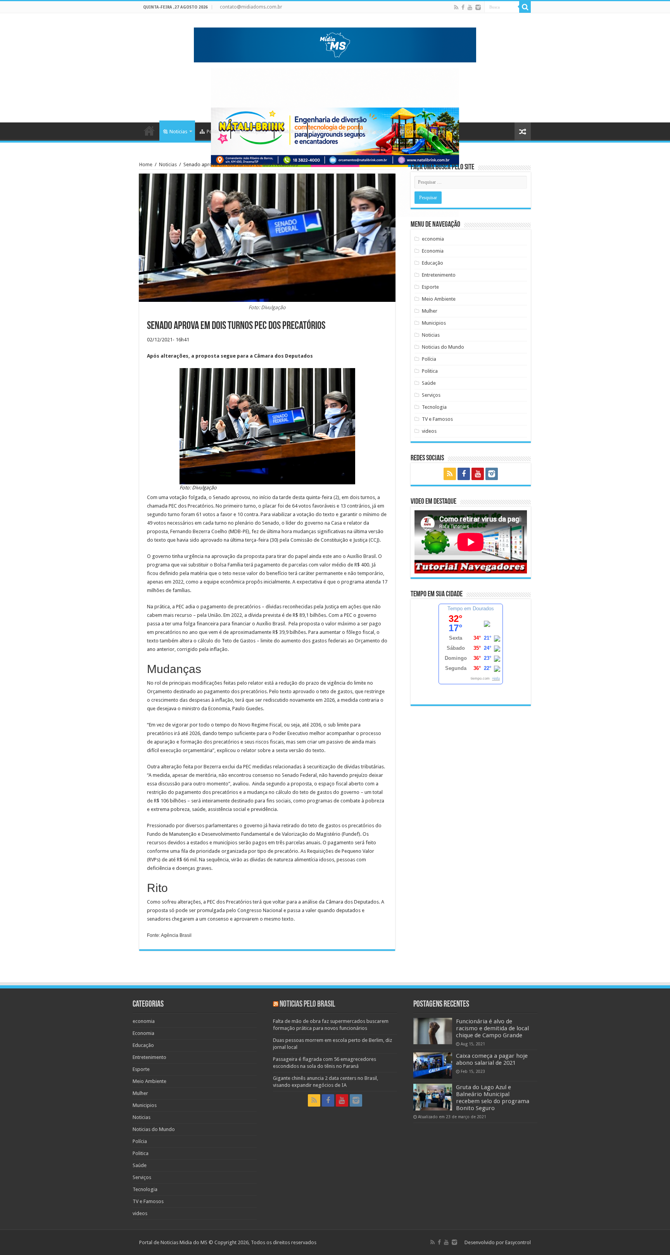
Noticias (178, 131)
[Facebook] (463, 7)
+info (496, 678)
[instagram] (478, 7)
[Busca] (525, 7)
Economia (433, 251)
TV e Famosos (437, 419)
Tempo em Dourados (470, 608)
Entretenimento (439, 275)
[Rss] (456, 7)
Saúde (429, 383)
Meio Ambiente (334, 131)
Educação (432, 263)
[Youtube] (470, 7)
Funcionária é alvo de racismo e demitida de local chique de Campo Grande (492, 1028)
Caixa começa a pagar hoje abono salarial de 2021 (492, 1059)
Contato (415, 131)
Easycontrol (518, 1242)
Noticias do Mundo (443, 347)
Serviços (431, 395)
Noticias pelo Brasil (307, 1004)
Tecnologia (434, 407)
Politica (215, 131)
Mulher (291, 131)
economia (433, 239)
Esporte (378, 131)
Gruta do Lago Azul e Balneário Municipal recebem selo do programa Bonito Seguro (492, 1098)
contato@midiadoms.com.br (251, 7)
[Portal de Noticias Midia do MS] (335, 43)
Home (149, 130)
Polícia (429, 359)
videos (429, 431)
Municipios (254, 131)
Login (438, 131)
